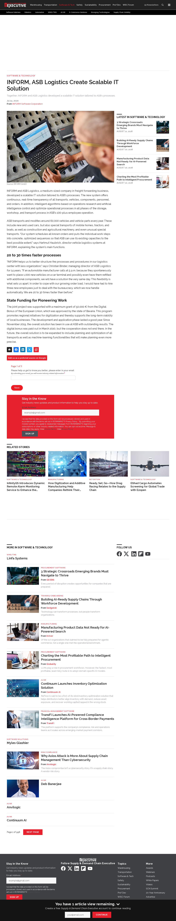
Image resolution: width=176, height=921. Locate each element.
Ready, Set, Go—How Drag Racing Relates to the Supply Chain (107, 487)
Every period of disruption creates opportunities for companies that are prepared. (76, 585)
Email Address (29, 407)
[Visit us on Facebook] (119, 553)
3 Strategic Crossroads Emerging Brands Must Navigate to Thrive (135, 125)
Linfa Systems (17, 558)
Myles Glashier (18, 743)
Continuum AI (53, 692)
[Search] (162, 4)
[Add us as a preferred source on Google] (36, 349)
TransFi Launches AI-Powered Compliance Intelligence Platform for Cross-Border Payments (77, 717)
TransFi (50, 723)
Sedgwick (52, 608)
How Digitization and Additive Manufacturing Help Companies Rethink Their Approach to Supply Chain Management (66, 487)
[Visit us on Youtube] (147, 553)
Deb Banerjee (51, 784)
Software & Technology (21, 76)
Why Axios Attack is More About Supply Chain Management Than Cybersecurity (74, 758)
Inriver (50, 636)
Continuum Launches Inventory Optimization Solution (74, 685)
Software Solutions (17, 739)
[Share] (16, 349)
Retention (94, 479)
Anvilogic (51, 764)
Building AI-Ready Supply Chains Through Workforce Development (135, 143)
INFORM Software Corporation (27, 104)
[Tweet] (29, 349)
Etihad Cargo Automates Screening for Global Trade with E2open (148, 487)
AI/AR (43, 680)
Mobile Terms (50, 429)
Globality (51, 664)
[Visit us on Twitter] (126, 553)
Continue (102, 915)
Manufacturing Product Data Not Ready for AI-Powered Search (133, 161)
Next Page (33, 832)
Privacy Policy (67, 429)
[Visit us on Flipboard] (140, 553)
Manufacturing (56, 479)
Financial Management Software (57, 711)
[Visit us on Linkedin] (133, 553)
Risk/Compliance (49, 752)
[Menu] (169, 4)
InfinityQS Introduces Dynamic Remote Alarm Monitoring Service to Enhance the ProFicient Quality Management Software (26, 487)
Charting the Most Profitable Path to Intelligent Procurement (134, 178)
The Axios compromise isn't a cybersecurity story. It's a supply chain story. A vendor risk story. (77, 770)
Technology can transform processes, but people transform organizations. (70, 613)
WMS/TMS (11, 555)
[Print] (9, 349)
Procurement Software (53, 568)
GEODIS (50, 580)
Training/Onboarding (52, 596)
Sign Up (29, 433)
